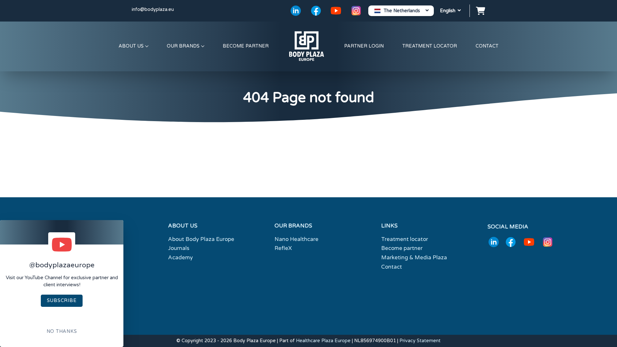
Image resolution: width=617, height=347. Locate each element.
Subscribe (61, 300)
